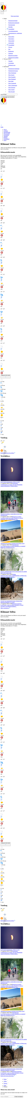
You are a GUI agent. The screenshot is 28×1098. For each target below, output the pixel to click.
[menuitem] (15, 26)
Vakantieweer (15, 544)
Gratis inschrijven (19, 1096)
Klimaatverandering (17, 603)
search (2, 94)
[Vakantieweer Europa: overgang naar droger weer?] (12, 542)
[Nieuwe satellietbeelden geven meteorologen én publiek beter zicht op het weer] (12, 570)
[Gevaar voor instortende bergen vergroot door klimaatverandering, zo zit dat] (12, 599)
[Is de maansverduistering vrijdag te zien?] (12, 480)
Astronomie (15, 483)
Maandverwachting (16, 516)
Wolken (14, 574)
